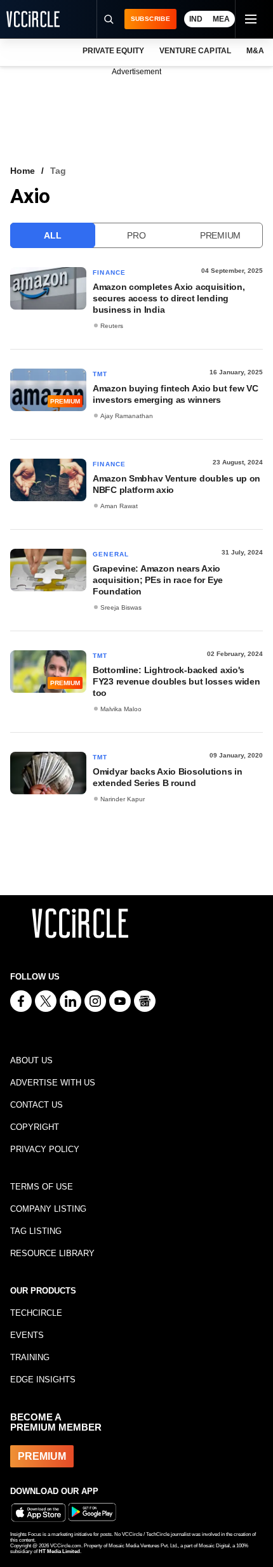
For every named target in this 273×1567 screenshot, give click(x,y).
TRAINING (30, 1357)
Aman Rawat (119, 505)
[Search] (109, 19)
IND (196, 19)
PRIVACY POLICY (44, 1149)
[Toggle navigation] (250, 19)
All (52, 235)
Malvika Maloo (121, 708)
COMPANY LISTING (48, 1209)
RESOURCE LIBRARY (52, 1253)
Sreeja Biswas (121, 607)
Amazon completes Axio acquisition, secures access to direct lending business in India (168, 298)
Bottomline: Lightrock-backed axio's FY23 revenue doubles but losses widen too (176, 681)
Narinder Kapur (122, 799)
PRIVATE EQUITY (113, 51)
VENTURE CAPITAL (194, 51)
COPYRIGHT (34, 1127)
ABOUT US (31, 1060)
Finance (109, 272)
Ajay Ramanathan (126, 415)
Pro (136, 235)
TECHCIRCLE (36, 1313)
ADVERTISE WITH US (52, 1082)
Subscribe (150, 18)
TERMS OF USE (41, 1186)
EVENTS (27, 1335)
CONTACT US (36, 1105)
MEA (221, 19)
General (111, 554)
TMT (100, 373)
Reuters (111, 325)
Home (22, 171)
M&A (255, 51)
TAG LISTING (36, 1231)
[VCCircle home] (33, 19)
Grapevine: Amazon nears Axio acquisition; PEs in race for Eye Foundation (158, 579)
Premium (220, 235)
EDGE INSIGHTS (43, 1379)
